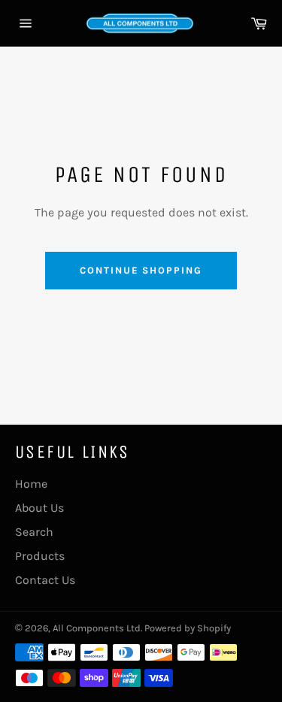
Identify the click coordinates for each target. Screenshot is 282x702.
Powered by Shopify (187, 628)
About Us (39, 508)
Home (31, 484)
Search (34, 532)
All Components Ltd (97, 628)
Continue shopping (141, 270)
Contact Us (45, 580)
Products (40, 556)
